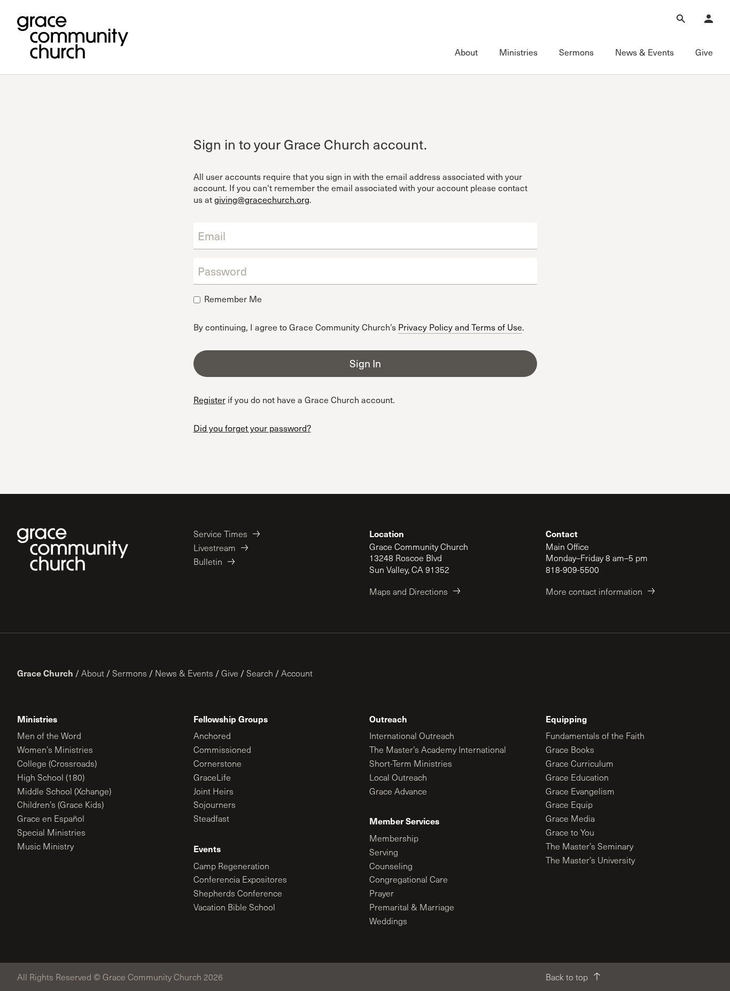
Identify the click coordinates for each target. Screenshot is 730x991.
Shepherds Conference (237, 893)
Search (259, 673)
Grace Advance (398, 791)
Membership (393, 838)
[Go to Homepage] (72, 37)
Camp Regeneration (231, 865)
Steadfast (211, 818)
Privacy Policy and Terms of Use (460, 326)
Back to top (567, 976)
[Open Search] (680, 18)
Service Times (220, 533)
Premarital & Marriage (411, 907)
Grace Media (570, 818)
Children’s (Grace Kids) (60, 804)
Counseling (391, 865)
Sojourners (214, 804)
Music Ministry (45, 846)
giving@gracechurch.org (261, 199)
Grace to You (570, 832)
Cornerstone (217, 763)
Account (297, 673)
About (92, 673)
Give (229, 673)
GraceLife (212, 777)
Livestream (214, 547)
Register (209, 399)
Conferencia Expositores (240, 879)
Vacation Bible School (234, 907)
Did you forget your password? (252, 428)
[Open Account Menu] (708, 18)
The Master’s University (590, 860)
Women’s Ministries (55, 749)
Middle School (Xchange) (64, 791)
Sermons (129, 673)
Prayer (381, 893)
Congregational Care (408, 879)
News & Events (184, 673)
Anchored (212, 735)
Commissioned (222, 749)
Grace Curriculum (579, 763)
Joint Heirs (213, 791)
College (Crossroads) (57, 763)
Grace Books (570, 749)
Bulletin (207, 561)
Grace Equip (569, 804)
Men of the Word (49, 735)
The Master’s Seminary (589, 846)
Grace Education (577, 777)
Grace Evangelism (580, 791)
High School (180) (50, 777)
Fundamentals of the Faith (595, 735)
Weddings (388, 920)
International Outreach (411, 735)
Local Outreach (398, 777)
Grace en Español (50, 818)
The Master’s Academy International (437, 749)
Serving (383, 852)
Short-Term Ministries (410, 763)
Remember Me (233, 299)
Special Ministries (51, 832)
